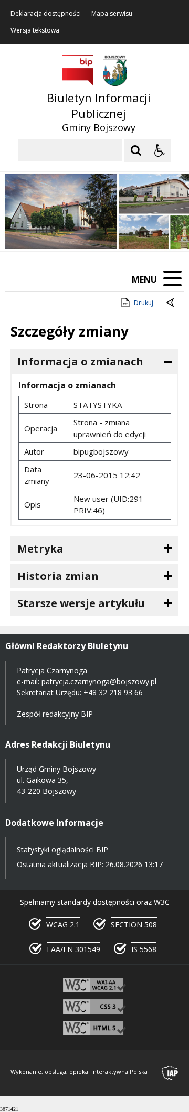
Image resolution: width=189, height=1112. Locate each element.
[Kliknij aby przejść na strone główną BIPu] (77, 70)
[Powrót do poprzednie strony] (171, 303)
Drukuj (143, 302)
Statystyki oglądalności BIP (62, 850)
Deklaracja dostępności (45, 13)
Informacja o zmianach (80, 361)
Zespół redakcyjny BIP (55, 714)
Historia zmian (58, 576)
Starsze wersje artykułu (81, 603)
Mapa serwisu (111, 13)
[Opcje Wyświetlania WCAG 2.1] (159, 150)
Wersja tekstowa (34, 30)
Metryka (40, 549)
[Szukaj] (136, 150)
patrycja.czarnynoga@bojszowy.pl (98, 681)
